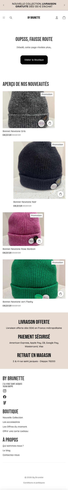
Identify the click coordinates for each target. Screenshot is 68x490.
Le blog (6, 450)
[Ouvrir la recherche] (11, 17)
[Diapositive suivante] (64, 5)
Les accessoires (11, 422)
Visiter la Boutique (34, 59)
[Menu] (4, 17)
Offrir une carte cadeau (15, 431)
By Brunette (37, 477)
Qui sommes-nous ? (13, 445)
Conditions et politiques (34, 483)
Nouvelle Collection (13, 417)
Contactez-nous (11, 455)
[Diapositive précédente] (3, 5)
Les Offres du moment (15, 426)
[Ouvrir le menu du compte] (56, 17)
